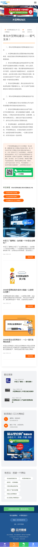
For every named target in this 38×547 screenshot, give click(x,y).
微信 (24, 545)
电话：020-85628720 (19, 520)
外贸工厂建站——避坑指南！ (23, 381)
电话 (14, 545)
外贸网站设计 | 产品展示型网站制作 (22, 401)
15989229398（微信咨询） (19, 509)
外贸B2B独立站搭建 (11, 192)
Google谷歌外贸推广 (12, 196)
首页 (5, 545)
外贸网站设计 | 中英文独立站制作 (23, 391)
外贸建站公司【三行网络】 (13, 200)
